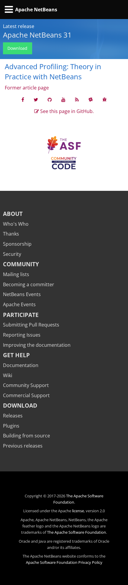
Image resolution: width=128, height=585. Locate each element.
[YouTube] (63, 99)
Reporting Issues (21, 335)
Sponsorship (17, 244)
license (78, 510)
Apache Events (19, 304)
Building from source (26, 435)
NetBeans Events (22, 294)
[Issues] (105, 99)
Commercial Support (26, 395)
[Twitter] (36, 99)
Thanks (11, 233)
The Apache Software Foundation (76, 532)
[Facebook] (23, 99)
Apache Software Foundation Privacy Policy (64, 562)
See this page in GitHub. (66, 111)
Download (17, 48)
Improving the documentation (37, 345)
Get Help (16, 355)
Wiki (7, 375)
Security (12, 254)
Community (21, 264)
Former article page (27, 87)
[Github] (50, 99)
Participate (21, 315)
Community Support (26, 385)
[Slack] (91, 99)
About (13, 214)
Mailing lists (16, 274)
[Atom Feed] (77, 99)
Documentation (20, 365)
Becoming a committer (28, 284)
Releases (13, 415)
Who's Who (16, 224)
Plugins (11, 425)
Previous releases (23, 445)
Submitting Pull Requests (31, 324)
